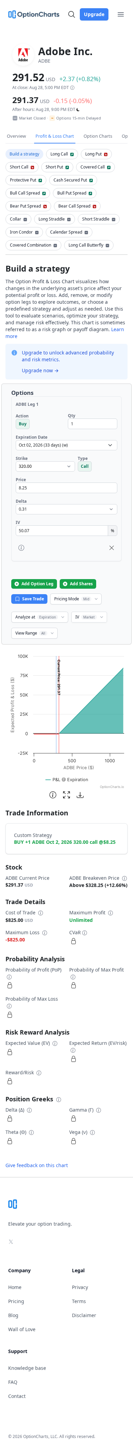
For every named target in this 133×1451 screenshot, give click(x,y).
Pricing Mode (71, 599)
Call (85, 466)
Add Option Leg (37, 584)
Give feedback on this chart (36, 1165)
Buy (23, 424)
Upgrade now (40, 370)
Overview (16, 136)
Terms (79, 1301)
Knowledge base (27, 1368)
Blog (13, 1315)
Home (14, 1287)
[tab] (24, 154)
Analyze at (35, 617)
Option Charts (98, 136)
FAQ (12, 1382)
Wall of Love (21, 1329)
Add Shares (81, 584)
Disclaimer (84, 1315)
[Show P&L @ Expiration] (67, 779)
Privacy (80, 1287)
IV (85, 617)
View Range (30, 633)
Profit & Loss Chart (54, 136)
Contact (17, 1396)
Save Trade (33, 599)
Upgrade (94, 14)
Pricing (16, 1301)
